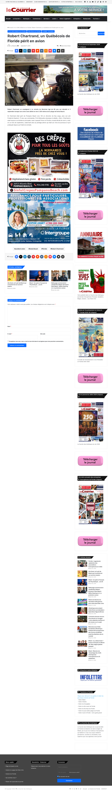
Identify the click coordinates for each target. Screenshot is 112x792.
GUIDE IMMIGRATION (40, 1)
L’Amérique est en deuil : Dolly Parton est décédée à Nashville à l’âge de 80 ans (96, 610)
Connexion (69, 780)
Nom (9, 326)
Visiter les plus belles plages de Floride (89, 710)
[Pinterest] (33, 51)
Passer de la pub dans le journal (14, 781)
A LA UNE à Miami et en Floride (22, 27)
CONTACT (104, 789)
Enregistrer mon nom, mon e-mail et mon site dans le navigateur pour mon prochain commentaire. (36, 341)
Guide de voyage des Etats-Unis (15, 770)
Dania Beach (33, 249)
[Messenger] (54, 51)
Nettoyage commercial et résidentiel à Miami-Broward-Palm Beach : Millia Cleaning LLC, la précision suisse (95, 591)
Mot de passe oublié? (74, 772)
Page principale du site (12, 766)
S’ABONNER (29, 1)
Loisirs (54, 18)
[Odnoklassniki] (46, 51)
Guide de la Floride (11, 774)
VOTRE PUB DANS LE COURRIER (14, 1)
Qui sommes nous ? (11, 777)
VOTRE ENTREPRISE (66, 1)
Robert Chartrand (57, 249)
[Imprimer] (62, 51)
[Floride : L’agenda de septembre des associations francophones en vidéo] (82, 563)
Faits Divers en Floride (34, 31)
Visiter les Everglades (84, 704)
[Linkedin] (25, 51)
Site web (42, 334)
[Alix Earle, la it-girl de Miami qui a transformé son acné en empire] (17, 275)
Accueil (8, 18)
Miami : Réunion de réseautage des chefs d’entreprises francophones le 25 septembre (94, 654)
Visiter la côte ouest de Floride (86, 706)
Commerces (36, 18)
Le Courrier (16, 18)
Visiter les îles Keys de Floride (86, 708)
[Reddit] (37, 51)
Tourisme (96, 18)
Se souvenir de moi (63, 776)
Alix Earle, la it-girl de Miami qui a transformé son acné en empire (17, 284)
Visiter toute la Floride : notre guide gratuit (90, 712)
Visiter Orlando (82, 701)
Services (46, 18)
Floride (44, 249)
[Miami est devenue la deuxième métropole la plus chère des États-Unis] (82, 602)
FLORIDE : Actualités (48, 31)
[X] (20, 51)
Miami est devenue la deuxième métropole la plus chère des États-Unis (96, 601)
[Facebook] (16, 51)
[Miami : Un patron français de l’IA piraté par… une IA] (39, 275)
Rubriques (26, 18)
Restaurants (86, 18)
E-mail (10, 334)
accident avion (20, 249)
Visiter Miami (81, 699)
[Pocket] (50, 51)
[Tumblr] (29, 51)
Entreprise (77, 18)
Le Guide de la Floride (94, 789)
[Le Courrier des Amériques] (21, 10)
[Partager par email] (58, 51)
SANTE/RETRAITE (53, 1)
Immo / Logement (65, 18)
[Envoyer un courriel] (17, 45)
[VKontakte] (41, 51)
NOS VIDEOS (78, 1)
